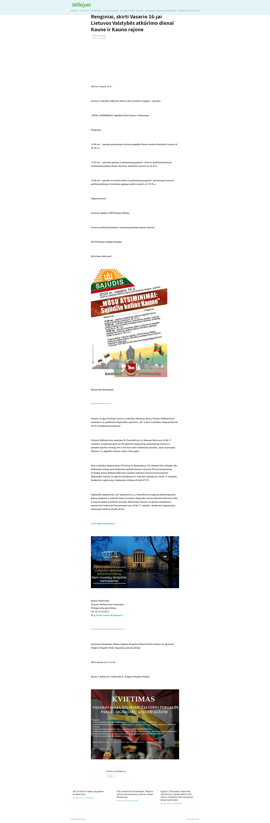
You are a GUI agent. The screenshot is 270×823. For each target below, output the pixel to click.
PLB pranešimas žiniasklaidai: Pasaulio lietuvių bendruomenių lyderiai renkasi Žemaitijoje (135, 794)
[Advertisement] (135, 59)
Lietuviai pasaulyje (111, 11)
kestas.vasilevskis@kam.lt (109, 615)
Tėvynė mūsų (96, 11)
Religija (140, 11)
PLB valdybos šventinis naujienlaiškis (161, 11)
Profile (110, 776)
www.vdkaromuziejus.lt (103, 523)
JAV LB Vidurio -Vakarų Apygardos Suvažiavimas (88, 793)
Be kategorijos (89, 798)
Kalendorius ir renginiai (188, 11)
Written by (99, 36)
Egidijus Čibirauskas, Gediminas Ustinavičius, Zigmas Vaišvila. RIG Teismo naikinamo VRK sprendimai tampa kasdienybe (177, 795)
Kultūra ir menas (127, 11)
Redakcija (75, 11)
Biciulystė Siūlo (78, 798)
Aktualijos (84, 11)
